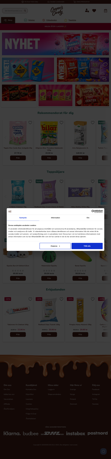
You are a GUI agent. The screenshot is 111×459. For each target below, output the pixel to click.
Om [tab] (88, 218)
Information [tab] (55, 218)
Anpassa (54, 246)
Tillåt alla (87, 246)
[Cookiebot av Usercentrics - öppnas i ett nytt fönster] (93, 211)
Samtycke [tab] (23, 218)
